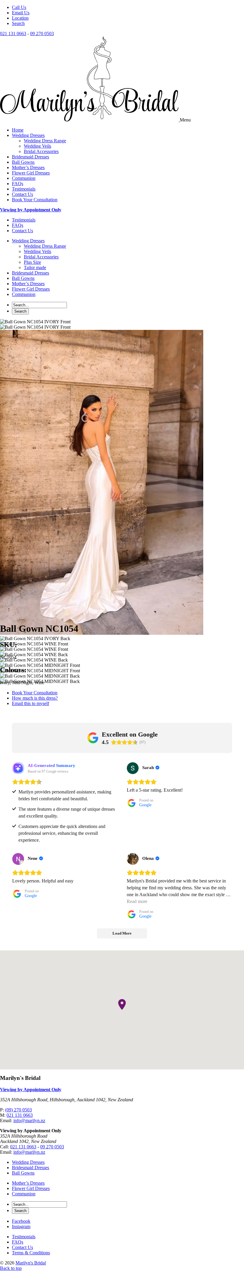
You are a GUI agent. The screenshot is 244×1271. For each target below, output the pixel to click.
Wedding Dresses (28, 135)
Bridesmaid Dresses (30, 156)
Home (18, 129)
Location (20, 18)
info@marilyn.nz (29, 1120)
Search (18, 23)
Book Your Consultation (34, 199)
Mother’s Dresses (28, 167)
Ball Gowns (23, 162)
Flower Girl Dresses (31, 172)
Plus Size (32, 262)
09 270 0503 (42, 33)
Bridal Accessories (41, 151)
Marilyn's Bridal (30, 1262)
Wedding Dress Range (45, 140)
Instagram (21, 1226)
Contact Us (22, 194)
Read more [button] (137, 901)
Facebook (21, 1221)
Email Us (20, 12)
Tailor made (35, 267)
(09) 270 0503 (18, 1109)
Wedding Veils (37, 146)
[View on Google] (133, 768)
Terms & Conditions (31, 1252)
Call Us (19, 7)
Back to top (11, 1268)
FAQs (17, 183)
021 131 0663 (13, 33)
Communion (23, 178)
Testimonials (23, 188)
